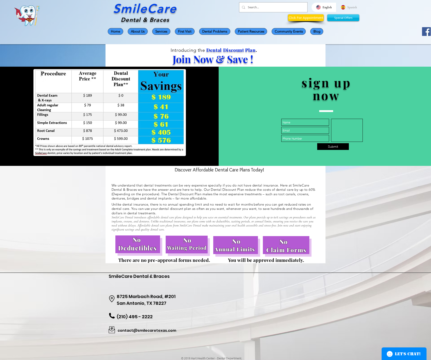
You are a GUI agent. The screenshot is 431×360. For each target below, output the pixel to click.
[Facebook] (426, 31)
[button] (214, 31)
